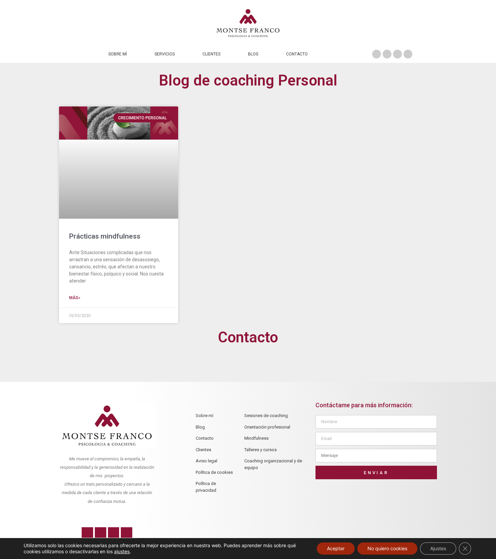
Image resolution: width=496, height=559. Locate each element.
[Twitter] (387, 54)
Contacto (297, 54)
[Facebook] (376, 54)
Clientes (211, 54)
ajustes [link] (122, 551)
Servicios (165, 54)
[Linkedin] (408, 54)
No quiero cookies (387, 548)
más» (74, 297)
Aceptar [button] (336, 548)
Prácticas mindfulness (104, 236)
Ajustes (438, 548)
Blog (253, 54)
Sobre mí (117, 54)
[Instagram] (397, 54)
